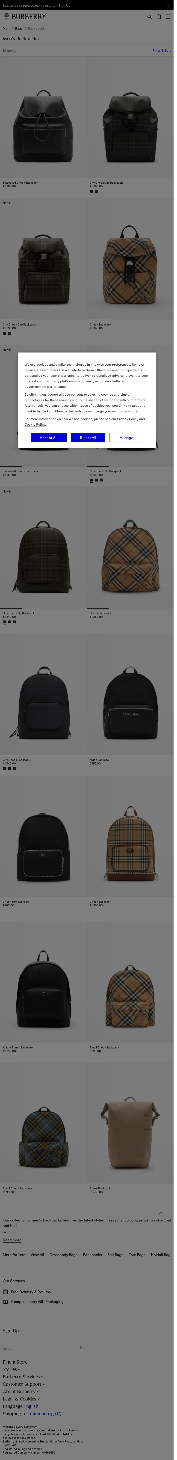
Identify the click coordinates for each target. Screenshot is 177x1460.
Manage (126, 437)
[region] (87, 400)
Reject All (88, 437)
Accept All (48, 437)
